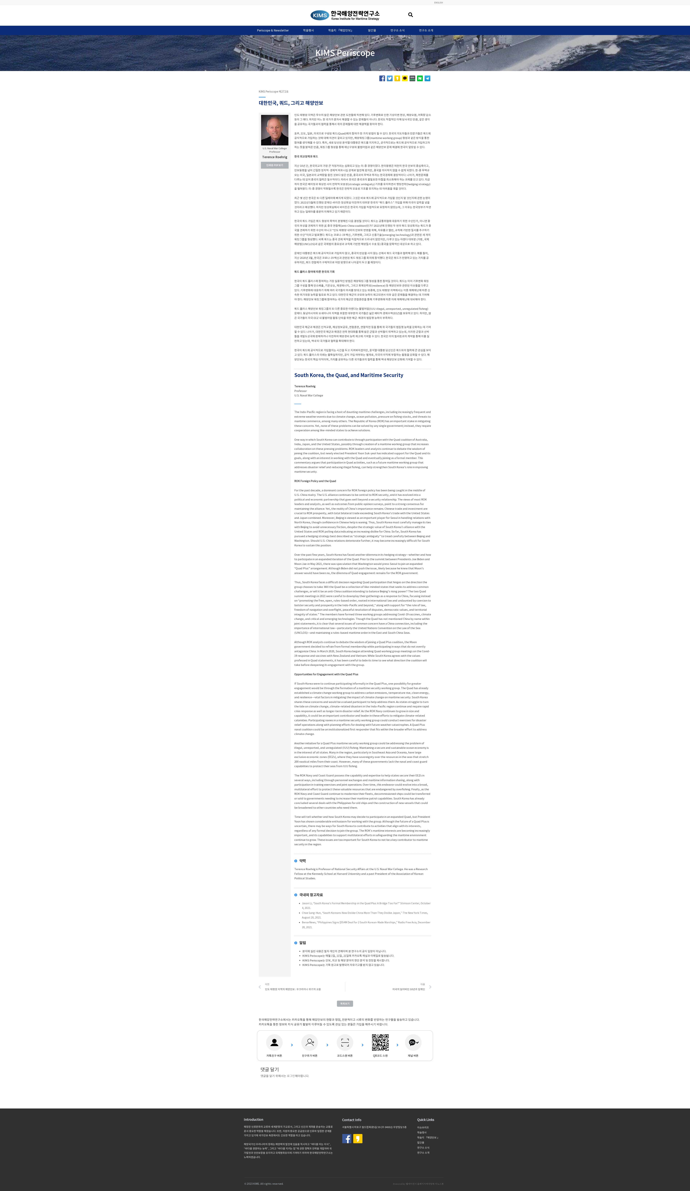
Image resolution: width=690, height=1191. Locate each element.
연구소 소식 (397, 30)
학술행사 (308, 30)
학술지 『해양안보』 (341, 30)
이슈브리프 (423, 1127)
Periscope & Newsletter (273, 30)
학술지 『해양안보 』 (428, 1137)
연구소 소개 (426, 30)
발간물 (372, 30)
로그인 (291, 1076)
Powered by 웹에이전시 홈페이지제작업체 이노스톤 (418, 1184)
